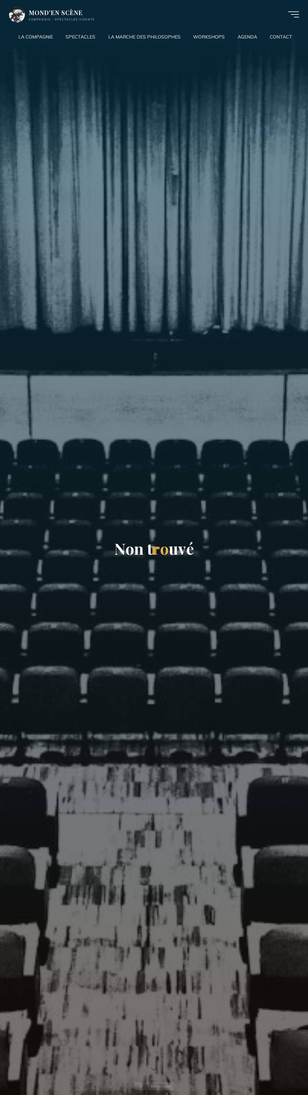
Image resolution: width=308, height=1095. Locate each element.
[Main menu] (293, 14)
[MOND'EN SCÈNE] (17, 14)
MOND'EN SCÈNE (56, 13)
